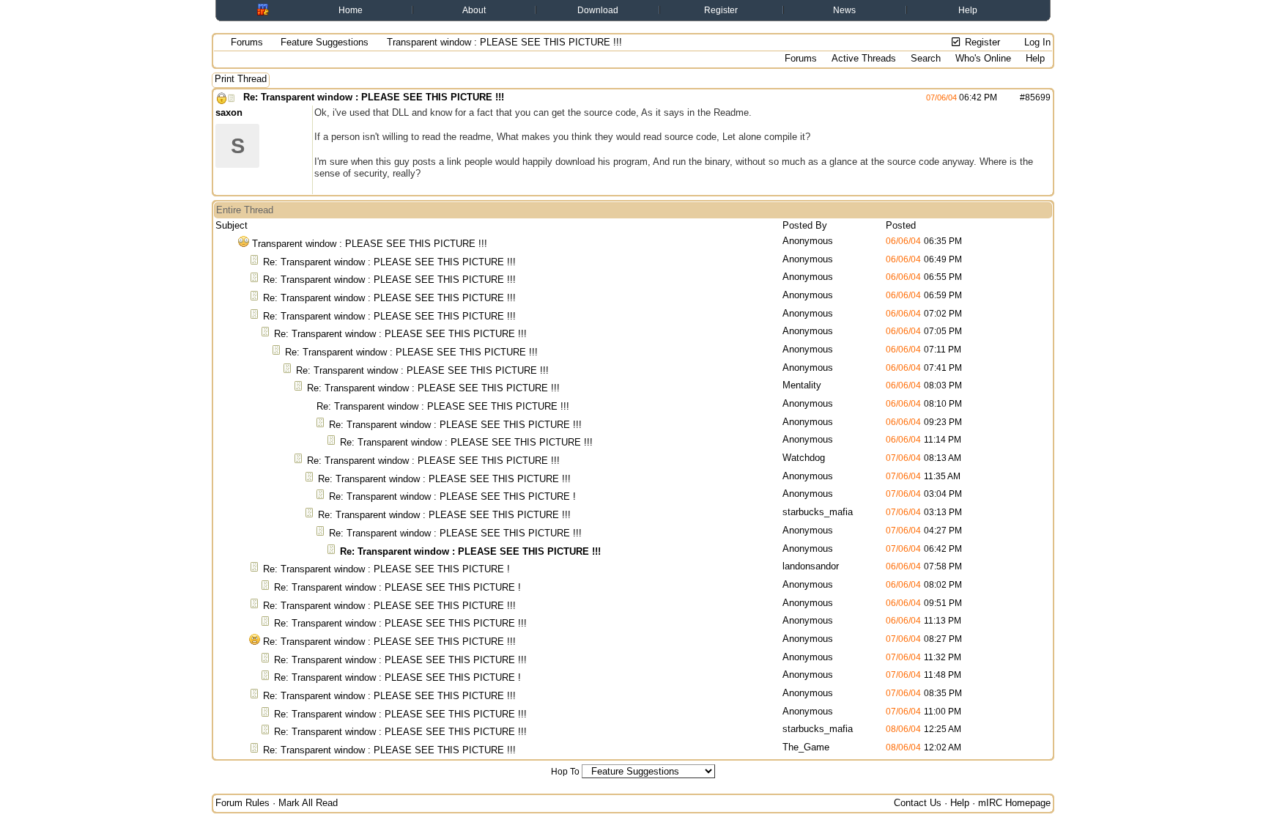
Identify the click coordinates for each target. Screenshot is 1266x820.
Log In (1036, 42)
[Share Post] (1005, 97)
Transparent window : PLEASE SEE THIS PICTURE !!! (369, 243)
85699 (1038, 97)
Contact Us (917, 802)
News (844, 10)
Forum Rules (242, 802)
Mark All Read (308, 802)
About (474, 10)
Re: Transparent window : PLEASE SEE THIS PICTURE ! (452, 496)
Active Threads (864, 58)
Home (350, 10)
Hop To (565, 772)
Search (926, 58)
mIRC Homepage (1014, 802)
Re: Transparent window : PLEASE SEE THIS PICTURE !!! (373, 97)
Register (721, 10)
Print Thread (241, 78)
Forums (247, 42)
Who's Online (983, 58)
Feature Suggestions (325, 42)
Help (967, 10)
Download (597, 10)
